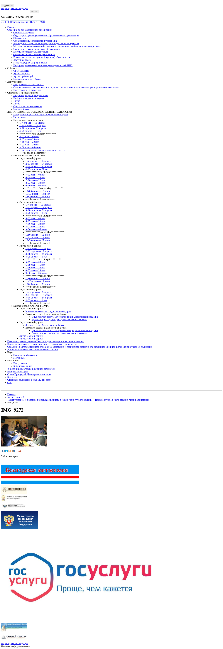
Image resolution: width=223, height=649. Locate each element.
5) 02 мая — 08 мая (29, 136)
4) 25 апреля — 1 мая (30, 131)
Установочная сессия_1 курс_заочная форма (48, 311)
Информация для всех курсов (28, 98)
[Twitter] (6, 451)
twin (9, 382)
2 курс (16, 103)
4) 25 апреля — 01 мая (36, 169)
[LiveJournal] (16, 451)
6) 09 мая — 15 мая (29, 139)
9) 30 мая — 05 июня (30, 147)
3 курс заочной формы (31, 336)
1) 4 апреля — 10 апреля (31, 122)
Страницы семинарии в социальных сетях (29, 379)
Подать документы (20, 22)
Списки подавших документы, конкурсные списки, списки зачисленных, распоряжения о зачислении (66, 87)
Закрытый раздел (22, 109)
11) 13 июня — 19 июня (37, 193)
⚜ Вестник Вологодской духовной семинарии (31, 369)
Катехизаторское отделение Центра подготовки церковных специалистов (45, 341)
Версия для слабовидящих (14, 8)
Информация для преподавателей (30, 95)
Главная (11, 27)
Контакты (12, 377)
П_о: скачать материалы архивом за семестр (42, 150)
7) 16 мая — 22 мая (29, 142)
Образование (20, 38)
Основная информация (25, 355)
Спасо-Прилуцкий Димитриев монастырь (29, 374)
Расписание (19, 117)
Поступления (20, 363)
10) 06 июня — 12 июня (37, 191)
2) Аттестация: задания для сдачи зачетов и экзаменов (59, 319)
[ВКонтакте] (3, 451)
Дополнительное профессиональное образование (32, 349)
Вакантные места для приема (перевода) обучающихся (41, 57)
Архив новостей (21, 73)
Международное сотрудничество (30, 62)
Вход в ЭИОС (37, 22)
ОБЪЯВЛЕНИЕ (21, 71)
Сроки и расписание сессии (27, 106)
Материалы (19, 357)
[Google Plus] (20, 451)
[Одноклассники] (9, 451)
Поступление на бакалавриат (28, 84)
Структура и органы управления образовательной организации (46, 35)
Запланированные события (27, 79)
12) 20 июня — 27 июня (37, 196)
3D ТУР (5, 22)
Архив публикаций (23, 76)
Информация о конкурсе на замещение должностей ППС (43, 65)
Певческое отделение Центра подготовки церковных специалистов (42, 344)
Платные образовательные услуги (31, 51)
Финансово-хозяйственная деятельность (34, 54)
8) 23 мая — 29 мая (29, 144)
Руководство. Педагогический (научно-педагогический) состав (46, 43)
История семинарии (17, 371)
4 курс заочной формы (31, 338)
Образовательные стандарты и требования (35, 40)
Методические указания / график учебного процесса (40, 114)
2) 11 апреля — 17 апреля (32, 125)
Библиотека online (22, 366)
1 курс (16, 101)
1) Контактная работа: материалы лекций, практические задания (65, 316)
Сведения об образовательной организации (29, 30)
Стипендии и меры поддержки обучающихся (36, 49)
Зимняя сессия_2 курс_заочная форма (44, 325)
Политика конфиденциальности (15, 646)
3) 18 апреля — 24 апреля (32, 128)
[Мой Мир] (13, 451)
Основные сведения (23, 32)
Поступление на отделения (27, 90)
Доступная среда (22, 60)
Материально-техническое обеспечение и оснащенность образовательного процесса (57, 46)
